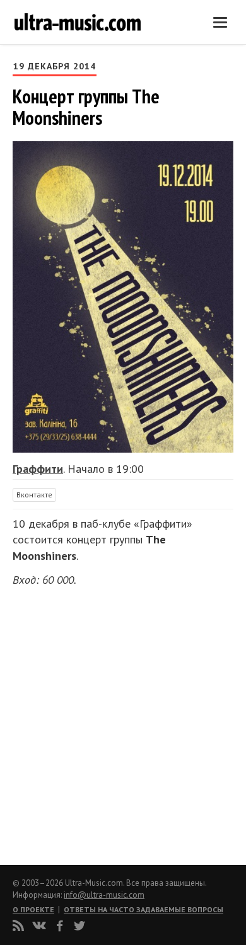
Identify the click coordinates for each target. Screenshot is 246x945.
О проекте (33, 909)
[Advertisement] (88, 722)
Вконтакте (34, 494)
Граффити (38, 468)
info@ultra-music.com (104, 895)
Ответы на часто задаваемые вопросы (143, 909)
